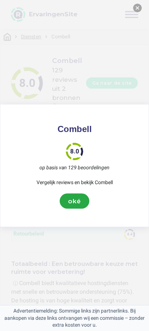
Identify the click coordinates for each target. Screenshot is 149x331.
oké (74, 200)
